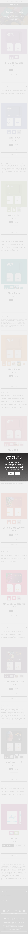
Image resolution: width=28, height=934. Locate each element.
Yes (11, 473)
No (17, 473)
